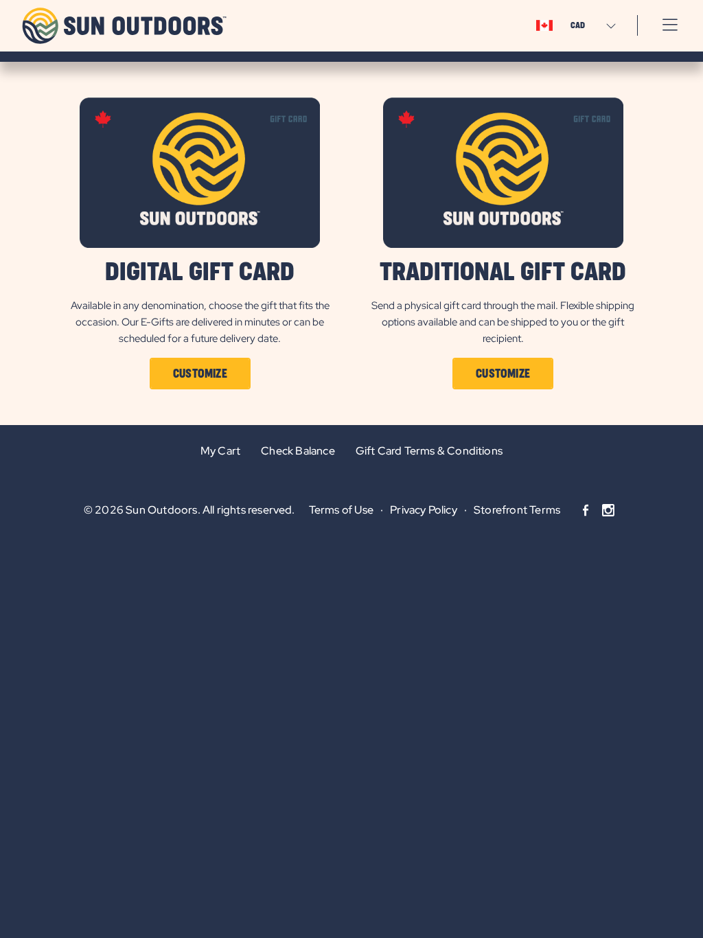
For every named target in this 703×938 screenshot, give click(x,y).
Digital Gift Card (200, 272)
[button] (670, 25)
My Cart (220, 451)
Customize (200, 374)
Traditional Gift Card (503, 272)
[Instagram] (608, 510)
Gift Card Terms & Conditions (429, 451)
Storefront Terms (517, 510)
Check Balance (297, 451)
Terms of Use (341, 510)
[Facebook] (585, 510)
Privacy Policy (423, 510)
